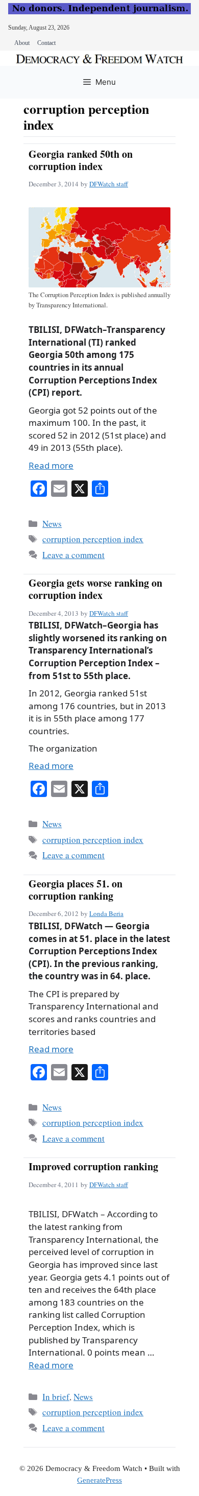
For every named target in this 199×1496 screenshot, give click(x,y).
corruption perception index (92, 539)
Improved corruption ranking (93, 1166)
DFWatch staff (108, 183)
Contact (46, 42)
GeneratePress (99, 1480)
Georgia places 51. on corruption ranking (75, 889)
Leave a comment (73, 555)
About (22, 42)
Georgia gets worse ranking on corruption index (95, 588)
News (52, 523)
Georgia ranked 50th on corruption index (81, 160)
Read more (51, 465)
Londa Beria (106, 913)
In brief (55, 1397)
